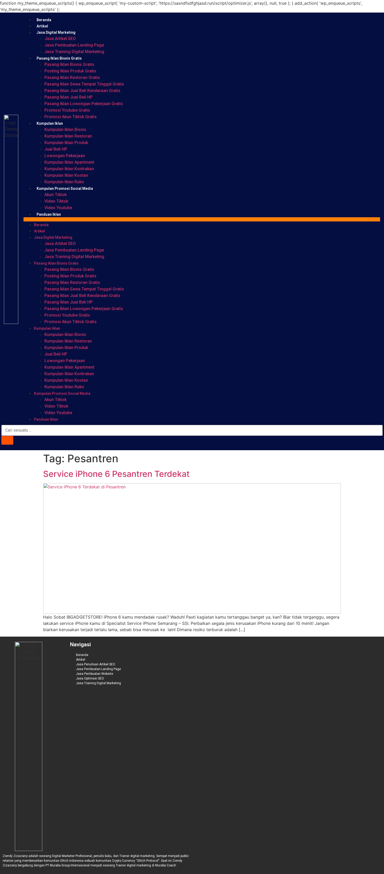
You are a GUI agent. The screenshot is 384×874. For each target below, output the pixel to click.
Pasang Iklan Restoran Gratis (72, 77)
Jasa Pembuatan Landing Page (74, 45)
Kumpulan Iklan (50, 123)
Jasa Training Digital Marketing (74, 51)
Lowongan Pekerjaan (64, 155)
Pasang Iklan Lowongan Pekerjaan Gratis (83, 103)
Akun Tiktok (55, 194)
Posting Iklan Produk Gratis (70, 70)
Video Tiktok (56, 201)
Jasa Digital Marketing (56, 32)
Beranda (44, 20)
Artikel (42, 26)
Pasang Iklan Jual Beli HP (68, 97)
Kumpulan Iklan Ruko (64, 181)
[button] (202, 219)
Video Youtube (58, 207)
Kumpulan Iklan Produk (66, 142)
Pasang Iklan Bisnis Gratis (59, 58)
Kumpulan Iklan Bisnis (65, 129)
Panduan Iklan (49, 214)
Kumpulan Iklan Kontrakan (69, 168)
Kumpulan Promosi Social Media (65, 188)
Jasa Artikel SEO (60, 38)
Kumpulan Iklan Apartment (69, 162)
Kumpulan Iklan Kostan (66, 175)
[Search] (7, 440)
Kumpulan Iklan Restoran (68, 136)
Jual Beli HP (55, 149)
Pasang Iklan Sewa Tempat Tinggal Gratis (84, 84)
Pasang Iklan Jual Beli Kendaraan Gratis (82, 90)
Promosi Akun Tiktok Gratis (70, 116)
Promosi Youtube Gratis (67, 110)
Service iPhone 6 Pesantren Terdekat (116, 474)
